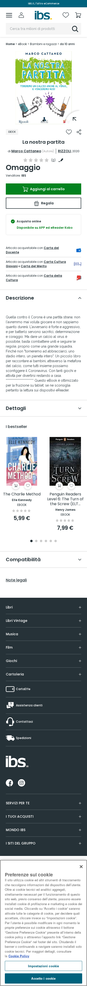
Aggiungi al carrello (47, 189)
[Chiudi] (81, 866)
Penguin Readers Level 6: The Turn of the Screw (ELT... (65, 499)
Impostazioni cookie (43, 966)
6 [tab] (56, 541)
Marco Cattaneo (26, 151)
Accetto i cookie (43, 978)
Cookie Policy (18, 956)
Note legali (16, 580)
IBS (23, 175)
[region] (43, 923)
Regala (47, 203)
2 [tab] (36, 541)
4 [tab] (46, 541)
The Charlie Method (22, 494)
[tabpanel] (43, 87)
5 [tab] (51, 541)
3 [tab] (41, 541)
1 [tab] (43, 121)
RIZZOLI (64, 151)
